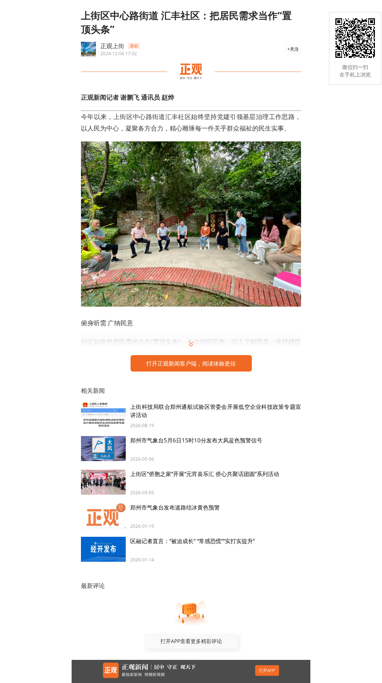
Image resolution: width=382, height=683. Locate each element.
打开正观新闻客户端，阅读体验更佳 (191, 363)
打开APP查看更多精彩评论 (191, 641)
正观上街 (112, 46)
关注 (294, 49)
